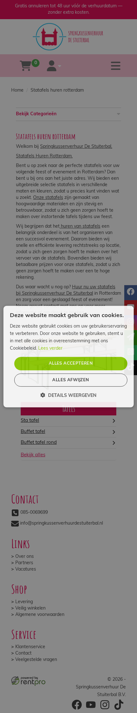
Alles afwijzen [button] (70, 380)
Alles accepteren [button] (71, 363)
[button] (68, 395)
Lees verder (50, 348)
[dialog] (69, 356)
